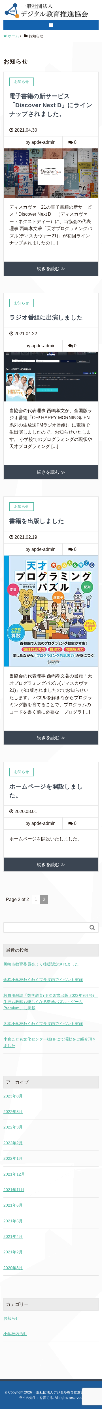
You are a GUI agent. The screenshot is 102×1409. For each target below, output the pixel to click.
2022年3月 (13, 1127)
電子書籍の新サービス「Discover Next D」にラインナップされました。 (50, 105)
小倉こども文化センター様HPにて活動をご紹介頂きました (49, 1042)
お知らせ (11, 1318)
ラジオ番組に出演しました (46, 317)
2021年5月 (13, 1221)
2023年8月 (13, 1096)
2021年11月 (13, 1189)
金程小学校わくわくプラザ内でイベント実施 (43, 979)
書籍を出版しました (36, 521)
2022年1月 (13, 1158)
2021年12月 (14, 1174)
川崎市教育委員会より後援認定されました (41, 964)
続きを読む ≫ (51, 268)
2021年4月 (13, 1236)
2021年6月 (13, 1205)
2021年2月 (13, 1252)
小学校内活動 (15, 1333)
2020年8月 (13, 1268)
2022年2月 (13, 1143)
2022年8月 (13, 1111)
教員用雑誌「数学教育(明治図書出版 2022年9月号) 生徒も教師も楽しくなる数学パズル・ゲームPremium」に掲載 (50, 1001)
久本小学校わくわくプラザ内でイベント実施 (43, 1023)
